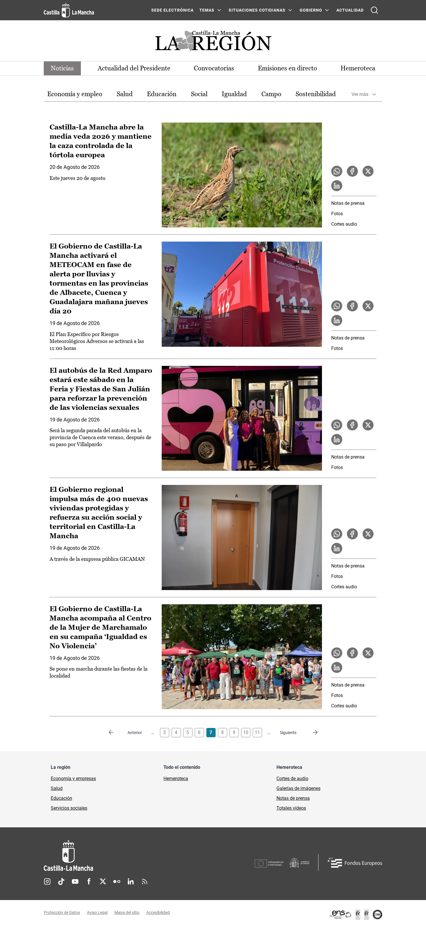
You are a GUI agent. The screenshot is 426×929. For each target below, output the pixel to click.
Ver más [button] (360, 94)
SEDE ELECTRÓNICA (172, 10)
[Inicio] (122, 855)
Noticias (62, 68)
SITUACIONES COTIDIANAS (257, 10)
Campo (271, 94)
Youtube (75, 881)
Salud (125, 94)
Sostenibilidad (316, 94)
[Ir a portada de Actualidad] (213, 42)
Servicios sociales (69, 808)
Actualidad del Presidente (134, 68)
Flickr (117, 881)
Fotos (337, 213)
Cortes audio (344, 224)
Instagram (47, 881)
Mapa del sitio (126, 912)
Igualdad (234, 94)
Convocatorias (214, 68)
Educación (161, 94)
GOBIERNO (311, 10)
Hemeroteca (358, 68)
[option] (75, 94)
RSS (145, 881)
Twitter (103, 881)
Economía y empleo (74, 94)
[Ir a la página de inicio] (69, 10)
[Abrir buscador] (374, 10)
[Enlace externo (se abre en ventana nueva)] (355, 914)
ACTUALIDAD (350, 10)
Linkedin (131, 881)
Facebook (89, 881)
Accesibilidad (158, 912)
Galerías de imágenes (298, 788)
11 (257, 732)
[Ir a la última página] (311, 732)
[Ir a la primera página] (116, 732)
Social (199, 94)
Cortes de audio (292, 778)
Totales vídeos (291, 808)
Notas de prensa (348, 203)
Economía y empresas (73, 778)
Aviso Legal (97, 912)
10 (245, 732)
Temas (206, 10)
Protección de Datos (62, 912)
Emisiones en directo (287, 68)
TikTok (61, 881)
